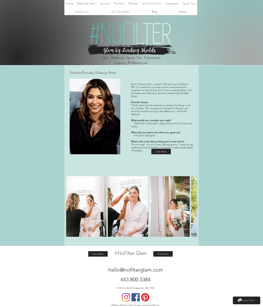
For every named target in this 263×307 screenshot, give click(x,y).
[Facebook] (136, 297)
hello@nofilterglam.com (135, 270)
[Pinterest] (145, 297)
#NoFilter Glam (131, 253)
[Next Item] (192, 206)
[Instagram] (126, 297)
